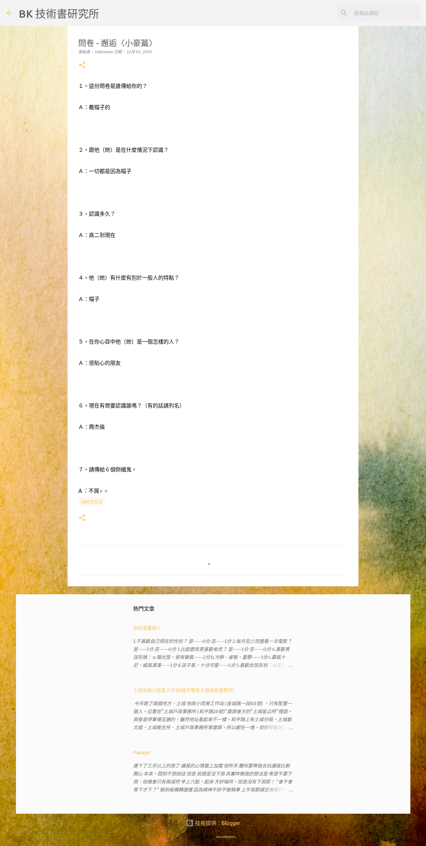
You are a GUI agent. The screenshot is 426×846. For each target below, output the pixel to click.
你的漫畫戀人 (147, 628)
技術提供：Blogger (217, 823)
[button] (82, 65)
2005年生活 (91, 502)
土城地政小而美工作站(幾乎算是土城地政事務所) (183, 690)
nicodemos (226, 837)
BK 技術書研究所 (59, 14)
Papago (141, 752)
